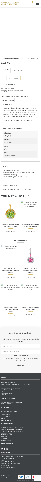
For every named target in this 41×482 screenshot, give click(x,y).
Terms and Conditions (8, 467)
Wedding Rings (5, 415)
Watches (3, 418)
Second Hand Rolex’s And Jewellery (12, 431)
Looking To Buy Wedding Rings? (10, 463)
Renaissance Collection (15, 91)
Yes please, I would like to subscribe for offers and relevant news (22, 359)
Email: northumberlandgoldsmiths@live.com (15, 384)
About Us (4, 436)
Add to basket (14, 78)
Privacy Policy (5, 469)
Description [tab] (6, 96)
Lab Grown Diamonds (7, 462)
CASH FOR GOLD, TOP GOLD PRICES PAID (12, 456)
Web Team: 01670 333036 (8, 382)
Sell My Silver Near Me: (8, 458)
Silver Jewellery (6, 420)
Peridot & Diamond (10, 156)
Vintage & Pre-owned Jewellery (10, 411)
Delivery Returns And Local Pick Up (12, 428)
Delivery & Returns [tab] (8, 100)
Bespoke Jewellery (6, 433)
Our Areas (4, 438)
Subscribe (20, 365)
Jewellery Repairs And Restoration (11, 429)
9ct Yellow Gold (9, 142)
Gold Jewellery (5, 416)
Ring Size (6, 69)
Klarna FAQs (5, 465)
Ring (5, 149)
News (2, 460)
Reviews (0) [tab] (24, 96)
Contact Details (6, 440)
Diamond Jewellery (7, 413)
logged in (14, 177)
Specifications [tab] (15, 96)
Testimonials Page (6, 435)
